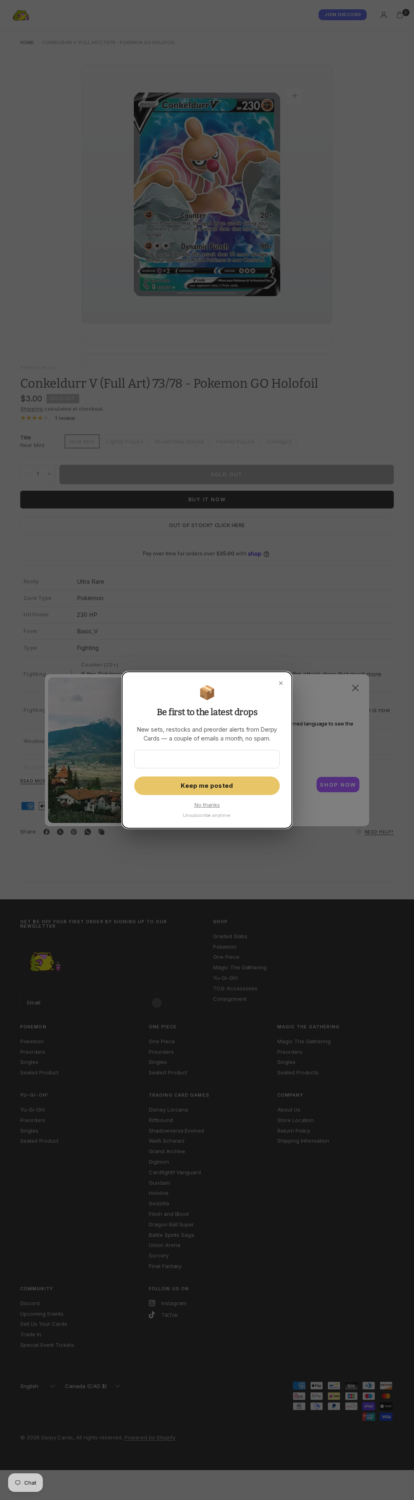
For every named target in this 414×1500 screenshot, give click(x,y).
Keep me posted (207, 785)
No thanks (207, 805)
